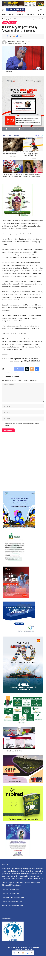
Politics (12, 22)
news (36, 359)
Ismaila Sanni (11, 41)
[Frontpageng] (15, 9)
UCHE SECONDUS (34, 361)
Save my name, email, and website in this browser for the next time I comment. (22, 424)
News (5, 22)
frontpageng (14, 359)
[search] (37, 9)
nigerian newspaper (17, 361)
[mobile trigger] (4, 9)
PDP (25, 361)
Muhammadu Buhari (26, 359)
